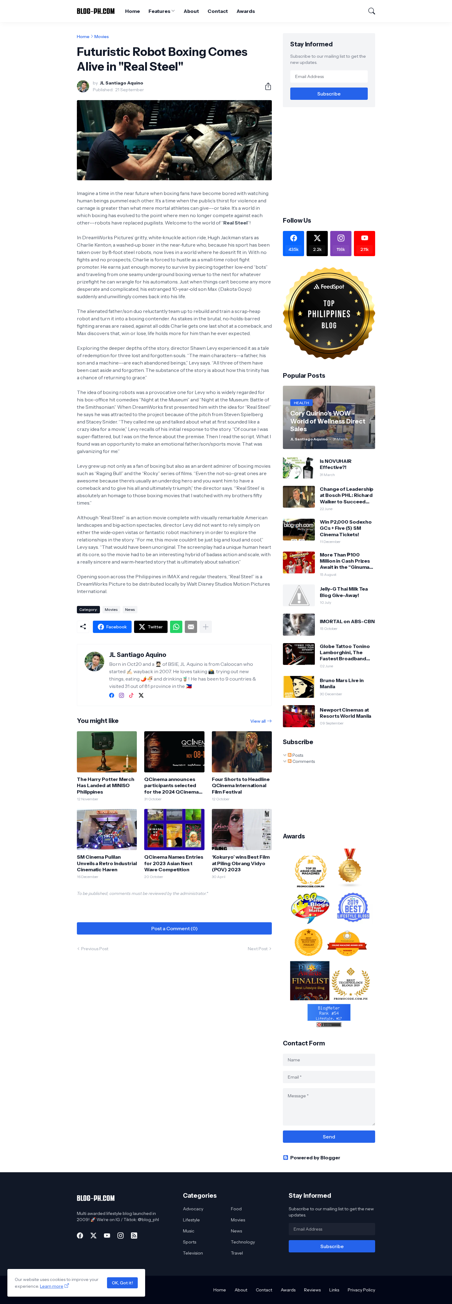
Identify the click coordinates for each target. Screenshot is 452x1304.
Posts (297, 755)
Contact (218, 11)
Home (132, 11)
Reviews (312, 1290)
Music (188, 1231)
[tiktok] (131, 695)
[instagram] (121, 695)
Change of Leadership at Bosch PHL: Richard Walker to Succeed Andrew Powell (346, 495)
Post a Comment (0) (174, 928)
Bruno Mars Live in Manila (342, 683)
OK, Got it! (122, 1283)
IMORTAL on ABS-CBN (347, 621)
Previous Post (94, 948)
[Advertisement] (334, 161)
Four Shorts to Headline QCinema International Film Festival (241, 785)
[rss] (134, 1235)
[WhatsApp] (176, 627)
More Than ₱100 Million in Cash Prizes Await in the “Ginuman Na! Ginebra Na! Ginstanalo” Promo (346, 561)
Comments (303, 761)
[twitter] (141, 695)
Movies (101, 36)
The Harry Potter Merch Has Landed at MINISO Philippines (105, 785)
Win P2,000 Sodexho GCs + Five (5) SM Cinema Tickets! (346, 528)
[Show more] (206, 627)
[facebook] (111, 695)
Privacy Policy (361, 1290)
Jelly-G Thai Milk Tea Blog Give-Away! (344, 592)
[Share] (266, 86)
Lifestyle (191, 1220)
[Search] (369, 11)
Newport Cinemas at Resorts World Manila (345, 713)
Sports (189, 1242)
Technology (243, 1242)
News (130, 609)
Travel (237, 1253)
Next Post (258, 948)
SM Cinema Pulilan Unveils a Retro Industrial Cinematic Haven (107, 863)
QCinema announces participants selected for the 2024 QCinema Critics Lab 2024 (171, 785)
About (191, 11)
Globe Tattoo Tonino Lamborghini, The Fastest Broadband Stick (345, 652)
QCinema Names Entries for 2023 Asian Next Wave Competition (173, 863)
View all (258, 721)
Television (193, 1253)
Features (159, 11)
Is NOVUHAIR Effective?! (335, 464)
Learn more (51, 1286)
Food (236, 1209)
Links (334, 1290)
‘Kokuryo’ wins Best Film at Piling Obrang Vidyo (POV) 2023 (241, 863)
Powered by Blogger (315, 1157)
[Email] (191, 627)
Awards (245, 11)
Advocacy (193, 1209)
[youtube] (107, 1235)
